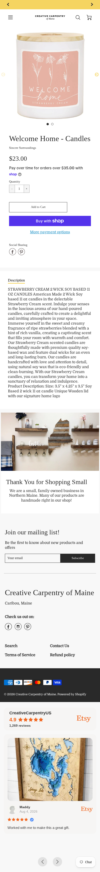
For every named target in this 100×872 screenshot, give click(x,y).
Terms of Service (20, 655)
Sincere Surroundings (22, 147)
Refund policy (62, 655)
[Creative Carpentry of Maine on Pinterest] (27, 628)
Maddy (25, 807)
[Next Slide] (96, 74)
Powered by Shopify (71, 694)
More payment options (50, 232)
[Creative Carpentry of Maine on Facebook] (8, 628)
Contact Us (59, 646)
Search (11, 646)
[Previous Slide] (3, 74)
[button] (38, 207)
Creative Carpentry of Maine (49, 592)
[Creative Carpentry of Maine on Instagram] (18, 628)
